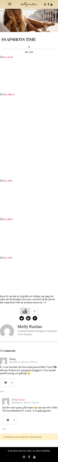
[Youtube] (51, 4)
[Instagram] (45, 4)
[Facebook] (48, 4)
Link (2, 391)
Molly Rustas (18, 399)
